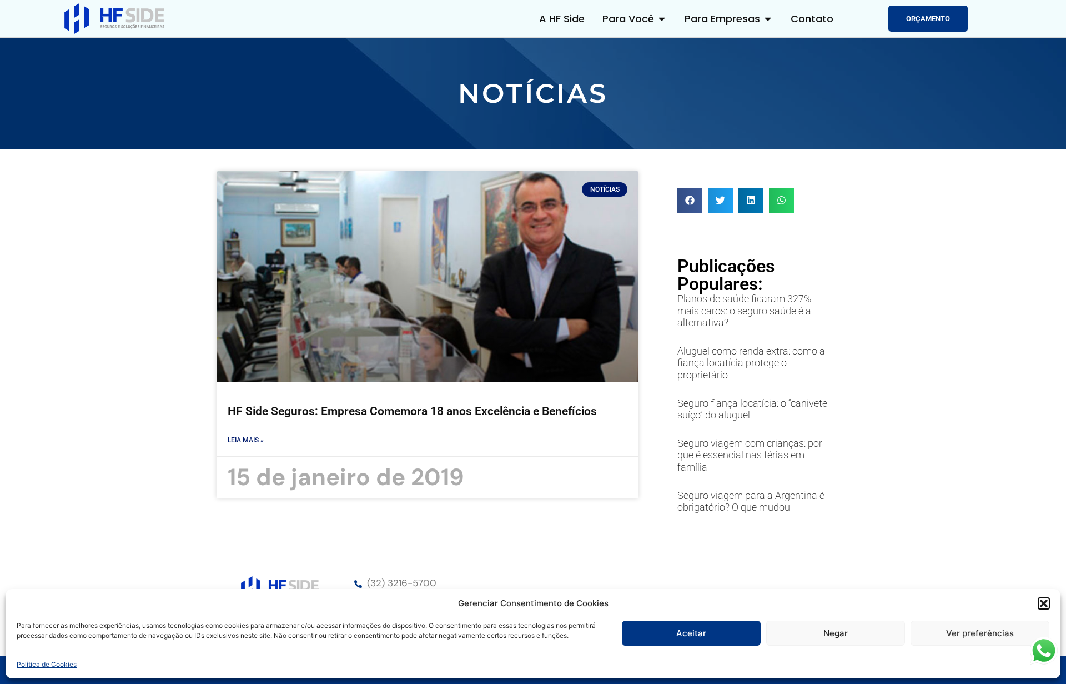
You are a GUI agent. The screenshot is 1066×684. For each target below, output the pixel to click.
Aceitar (691, 633)
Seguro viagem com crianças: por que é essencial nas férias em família (749, 455)
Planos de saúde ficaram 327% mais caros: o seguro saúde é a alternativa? (744, 310)
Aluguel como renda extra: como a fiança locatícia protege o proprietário (751, 363)
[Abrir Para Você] (662, 18)
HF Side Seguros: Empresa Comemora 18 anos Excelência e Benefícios (412, 411)
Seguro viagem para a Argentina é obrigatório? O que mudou (750, 501)
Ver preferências (980, 633)
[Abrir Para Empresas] (768, 18)
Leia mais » (246, 440)
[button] (1043, 603)
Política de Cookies (47, 664)
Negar (835, 633)
